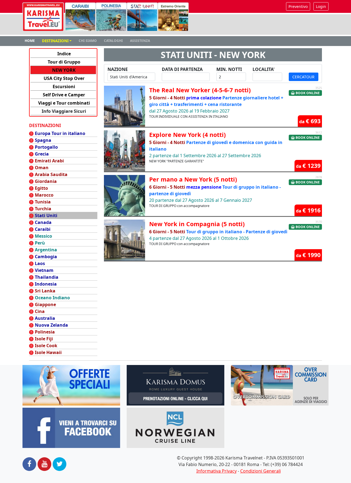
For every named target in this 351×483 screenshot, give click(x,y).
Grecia (42, 154)
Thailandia (46, 277)
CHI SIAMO (88, 40)
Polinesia (45, 332)
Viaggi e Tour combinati (64, 103)
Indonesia (46, 284)
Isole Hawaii (48, 352)
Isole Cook (46, 346)
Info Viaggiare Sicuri (64, 111)
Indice (64, 54)
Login (321, 6)
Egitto (41, 188)
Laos (40, 263)
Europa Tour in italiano (60, 133)
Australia (45, 318)
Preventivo (298, 6)
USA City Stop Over (64, 78)
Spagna (43, 140)
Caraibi (42, 229)
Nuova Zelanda (51, 325)
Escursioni (64, 87)
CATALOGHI (113, 40)
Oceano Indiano (52, 298)
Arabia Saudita (51, 174)
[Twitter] (59, 464)
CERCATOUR (303, 76)
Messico (43, 236)
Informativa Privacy (216, 471)
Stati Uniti (46, 215)
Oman (42, 168)
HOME (30, 40)
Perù (40, 243)
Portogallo (46, 147)
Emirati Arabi (49, 161)
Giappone (45, 304)
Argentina (46, 250)
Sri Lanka (45, 291)
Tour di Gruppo (64, 62)
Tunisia (43, 202)
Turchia (43, 209)
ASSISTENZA (140, 40)
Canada (43, 222)
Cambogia (46, 257)
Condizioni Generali (260, 471)
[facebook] (29, 464)
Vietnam (44, 270)
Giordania (46, 181)
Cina (40, 311)
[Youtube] (44, 464)
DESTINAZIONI (55, 40)
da (310, 121)
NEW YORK (64, 70)
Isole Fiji (44, 339)
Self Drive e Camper (64, 95)
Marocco (44, 195)
